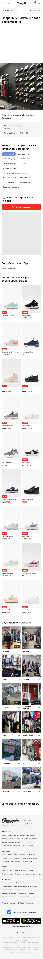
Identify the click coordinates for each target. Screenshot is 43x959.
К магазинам (10, 10)
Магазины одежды (8, 883)
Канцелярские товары (29, 839)
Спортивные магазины (9, 886)
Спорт (11, 839)
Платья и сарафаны (10, 163)
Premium (4, 839)
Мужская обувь (9, 182)
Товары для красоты (11, 187)
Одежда (23, 835)
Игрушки (30, 870)
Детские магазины (34, 883)
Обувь (4, 835)
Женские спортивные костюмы (15, 173)
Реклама (5, 903)
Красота (17, 839)
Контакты (13, 903)
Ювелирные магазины (9, 897)
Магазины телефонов (9, 893)
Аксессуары (31, 835)
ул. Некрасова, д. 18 (16, 126)
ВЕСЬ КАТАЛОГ (9, 154)
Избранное (40, 3)
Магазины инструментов (26, 893)
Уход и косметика (7, 874)
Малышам (22, 870)
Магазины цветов (24, 897)
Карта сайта (21, 932)
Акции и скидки (28, 846)
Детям (23, 163)
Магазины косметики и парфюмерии (14, 890)
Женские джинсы (9, 168)
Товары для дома (24, 182)
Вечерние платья (26, 177)
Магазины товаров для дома (27, 886)
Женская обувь (25, 159)
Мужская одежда (9, 159)
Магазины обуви (20, 883)
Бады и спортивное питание (11, 842)
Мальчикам (14, 870)
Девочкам (5, 870)
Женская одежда (24, 154)
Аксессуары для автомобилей (11, 846)
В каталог (34, 10)
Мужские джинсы (10, 177)
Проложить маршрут (23, 207)
